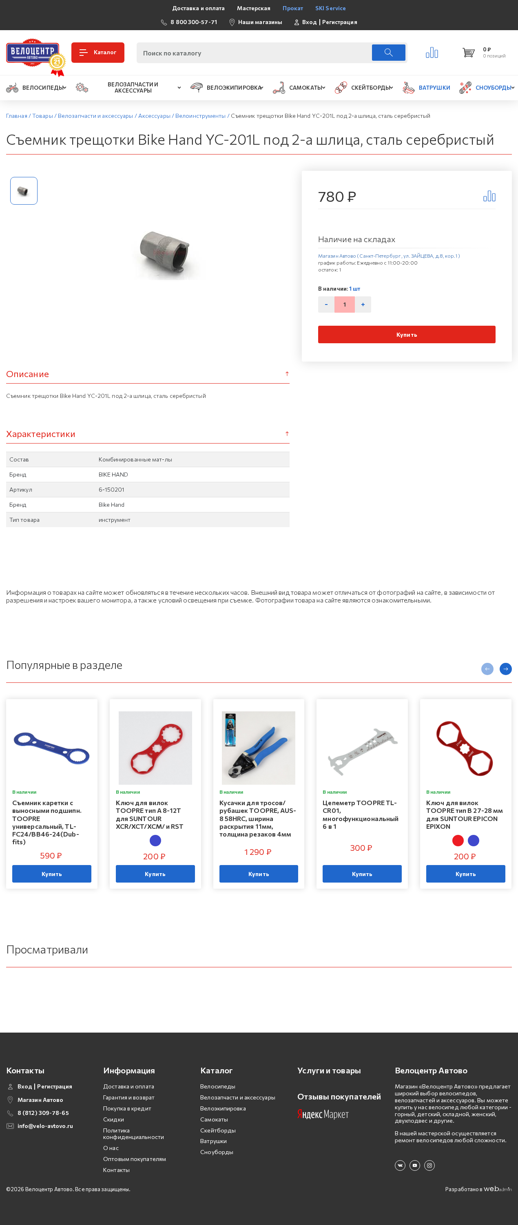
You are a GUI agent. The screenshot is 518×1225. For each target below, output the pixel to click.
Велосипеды (217, 1086)
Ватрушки (213, 1140)
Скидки (113, 1119)
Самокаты (214, 1119)
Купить (406, 334)
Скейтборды (218, 1130)
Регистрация (339, 22)
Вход (309, 22)
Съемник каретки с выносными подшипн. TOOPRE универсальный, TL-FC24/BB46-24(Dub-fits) (47, 822)
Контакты (116, 1169)
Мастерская (253, 7)
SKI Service (330, 7)
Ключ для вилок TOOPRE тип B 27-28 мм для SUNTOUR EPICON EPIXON (464, 814)
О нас (111, 1147)
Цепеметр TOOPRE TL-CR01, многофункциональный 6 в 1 (360, 814)
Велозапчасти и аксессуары (237, 1097)
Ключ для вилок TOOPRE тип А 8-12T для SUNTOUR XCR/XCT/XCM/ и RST (150, 814)
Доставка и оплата (198, 7)
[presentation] (487, 669)
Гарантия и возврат (129, 1097)
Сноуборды (216, 1151)
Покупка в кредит (127, 1108)
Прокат (293, 7)
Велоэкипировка (223, 1108)
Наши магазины (260, 21)
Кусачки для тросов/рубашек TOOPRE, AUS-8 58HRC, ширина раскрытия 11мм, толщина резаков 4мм (258, 818)
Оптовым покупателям (134, 1158)
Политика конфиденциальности (133, 1134)
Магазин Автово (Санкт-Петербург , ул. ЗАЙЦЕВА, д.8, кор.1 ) (389, 255)
